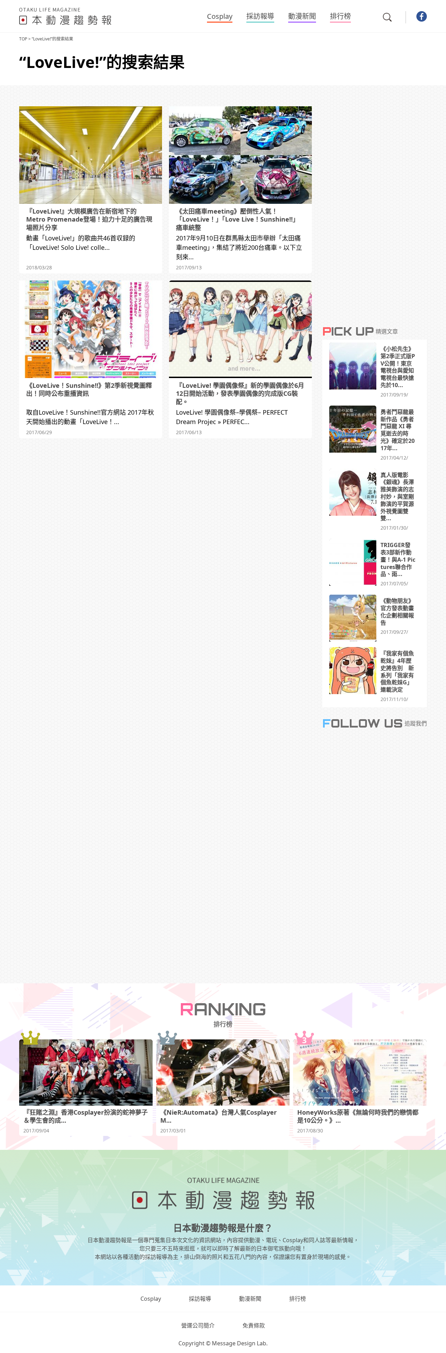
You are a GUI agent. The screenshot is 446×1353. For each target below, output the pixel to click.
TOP (23, 39)
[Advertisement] (165, 504)
